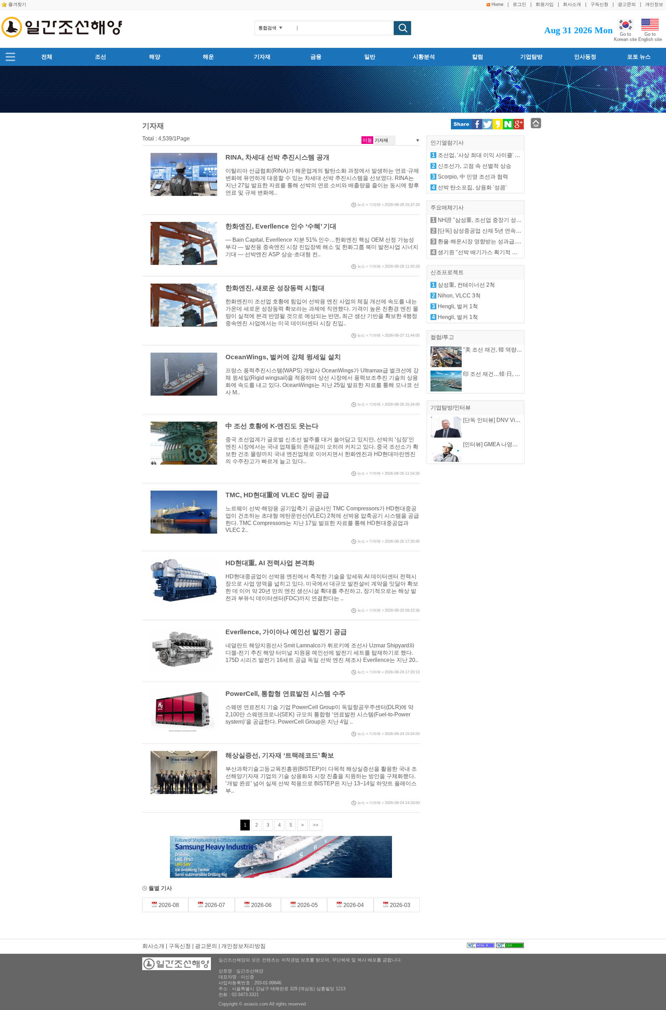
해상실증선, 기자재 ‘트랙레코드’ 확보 (279, 755)
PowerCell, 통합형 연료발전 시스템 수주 (285, 693)
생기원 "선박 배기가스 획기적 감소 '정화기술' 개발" (500, 252)
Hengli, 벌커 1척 (458, 306)
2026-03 (399, 905)
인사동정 (585, 57)
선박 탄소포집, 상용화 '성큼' (472, 187)
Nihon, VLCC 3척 (459, 296)
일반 (369, 57)
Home (497, 4)
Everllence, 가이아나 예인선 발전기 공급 (286, 632)
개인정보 (654, 4)
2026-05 (307, 905)
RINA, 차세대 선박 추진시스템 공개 (277, 157)
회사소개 (572, 4)
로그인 (519, 4)
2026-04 (353, 905)
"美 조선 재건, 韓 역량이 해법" (499, 350)
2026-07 (214, 905)
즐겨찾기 (17, 4)
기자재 (262, 57)
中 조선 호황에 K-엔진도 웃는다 (271, 426)
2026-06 (261, 905)
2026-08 (168, 905)
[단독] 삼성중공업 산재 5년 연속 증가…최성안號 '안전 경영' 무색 (517, 231)
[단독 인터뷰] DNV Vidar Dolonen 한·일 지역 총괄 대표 (529, 420)
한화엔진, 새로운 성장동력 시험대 (275, 288)
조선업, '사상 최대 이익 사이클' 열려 (482, 155)
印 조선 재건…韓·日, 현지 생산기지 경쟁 (512, 374)
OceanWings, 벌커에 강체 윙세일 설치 (283, 357)
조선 (100, 57)
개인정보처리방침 (243, 946)
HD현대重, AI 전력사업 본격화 (270, 563)
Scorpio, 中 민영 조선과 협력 (473, 177)
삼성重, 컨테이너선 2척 (466, 285)
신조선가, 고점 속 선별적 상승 (474, 166)
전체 (46, 57)
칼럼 (477, 57)
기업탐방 (531, 57)
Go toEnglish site (650, 37)
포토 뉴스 (639, 57)
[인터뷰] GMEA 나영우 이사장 (499, 444)
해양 (154, 57)
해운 (208, 57)
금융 (316, 57)
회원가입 (545, 4)
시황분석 (424, 57)
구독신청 (599, 4)
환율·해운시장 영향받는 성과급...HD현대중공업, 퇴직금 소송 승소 (518, 241)
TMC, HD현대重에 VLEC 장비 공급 (277, 495)
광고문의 (627, 4)
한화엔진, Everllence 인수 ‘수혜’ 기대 (280, 226)
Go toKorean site (625, 37)
